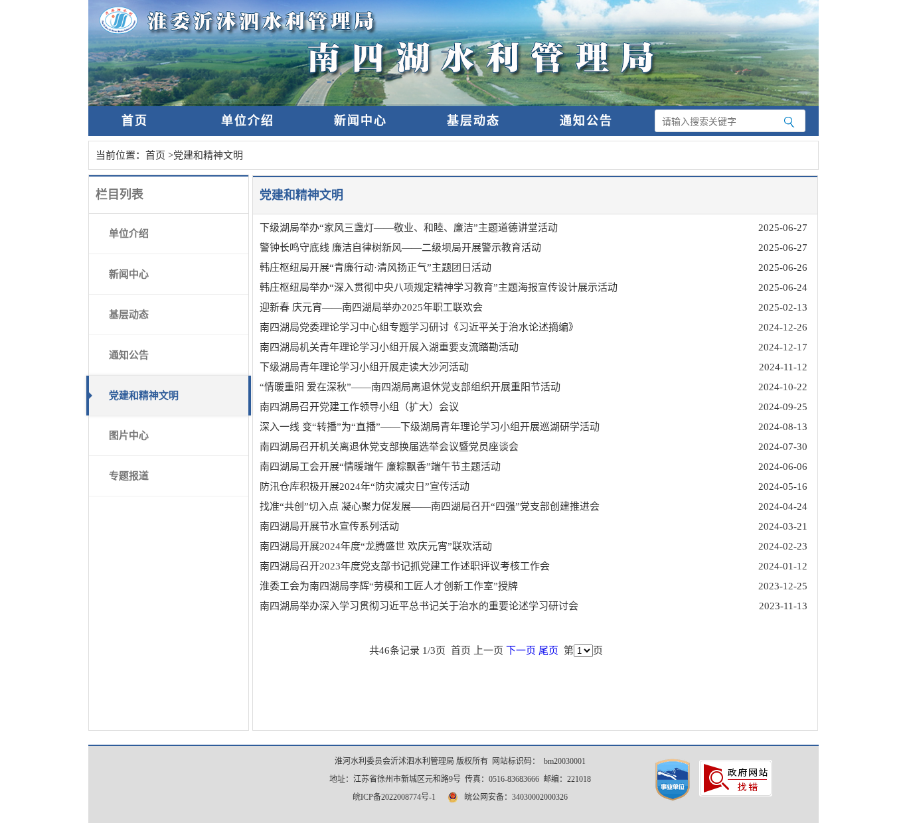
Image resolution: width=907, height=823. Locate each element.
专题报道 (129, 476)
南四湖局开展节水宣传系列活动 (329, 526)
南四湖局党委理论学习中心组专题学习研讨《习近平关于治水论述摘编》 (419, 327)
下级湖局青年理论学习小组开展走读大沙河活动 (364, 367)
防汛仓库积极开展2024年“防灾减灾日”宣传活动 (364, 486)
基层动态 (473, 120)
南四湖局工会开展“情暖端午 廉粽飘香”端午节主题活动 (380, 466)
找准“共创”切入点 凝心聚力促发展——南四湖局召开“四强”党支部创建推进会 (430, 506)
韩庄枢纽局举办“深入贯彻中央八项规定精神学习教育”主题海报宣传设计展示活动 (439, 287)
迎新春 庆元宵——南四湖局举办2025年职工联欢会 (371, 307)
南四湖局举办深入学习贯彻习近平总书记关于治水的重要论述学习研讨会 (419, 606)
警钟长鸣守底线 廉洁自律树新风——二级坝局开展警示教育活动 (400, 247)
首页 (135, 120)
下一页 (521, 650)
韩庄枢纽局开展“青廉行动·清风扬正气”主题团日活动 (375, 267)
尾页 (548, 650)
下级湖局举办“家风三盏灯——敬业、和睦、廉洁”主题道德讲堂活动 (409, 227)
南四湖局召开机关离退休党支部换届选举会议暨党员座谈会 (389, 446)
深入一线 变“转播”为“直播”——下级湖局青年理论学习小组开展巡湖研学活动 (430, 426)
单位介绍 (247, 120)
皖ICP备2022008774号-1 (394, 797)
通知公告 (586, 120)
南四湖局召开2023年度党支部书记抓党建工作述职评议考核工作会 (405, 566)
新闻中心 (360, 120)
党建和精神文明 (208, 155)
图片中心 (129, 435)
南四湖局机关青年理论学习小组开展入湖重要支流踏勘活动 (389, 347)
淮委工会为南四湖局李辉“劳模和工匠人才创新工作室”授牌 (389, 586)
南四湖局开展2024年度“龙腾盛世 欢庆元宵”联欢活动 (376, 546)
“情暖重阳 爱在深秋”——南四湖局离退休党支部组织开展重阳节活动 (410, 387)
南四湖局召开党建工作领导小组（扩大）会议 (359, 407)
